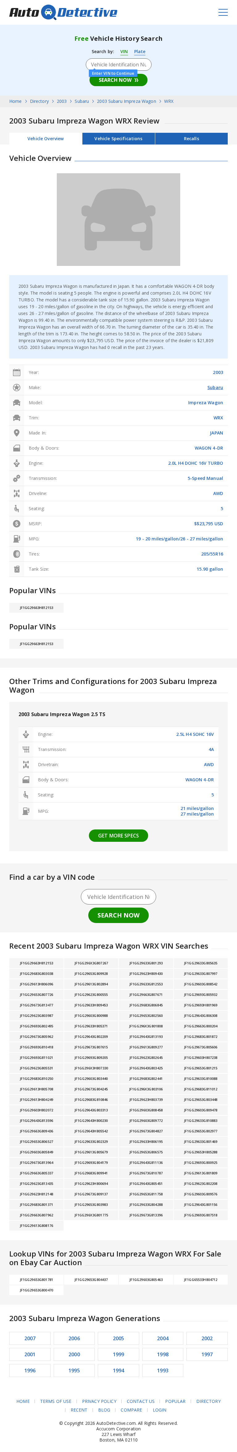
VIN (124, 51)
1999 (118, 1354)
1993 (162, 1370)
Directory (208, 1401)
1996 (30, 1370)
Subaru (215, 387)
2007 (30, 1338)
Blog (104, 1410)
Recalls (191, 138)
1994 (118, 1370)
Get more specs (118, 835)
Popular (175, 1401)
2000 (74, 1354)
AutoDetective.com (63, 12)
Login (160, 1410)
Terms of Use (56, 1401)
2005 (118, 1338)
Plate (140, 51)
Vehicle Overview (45, 138)
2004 (162, 1338)
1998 (162, 1354)
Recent (79, 1410)
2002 (207, 1338)
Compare (131, 1410)
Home (23, 1401)
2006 (74, 1338)
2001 (30, 1354)
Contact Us (141, 1401)
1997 (207, 1354)
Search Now (115, 80)
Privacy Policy (99, 1401)
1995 (74, 1370)
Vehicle (118, 138)
